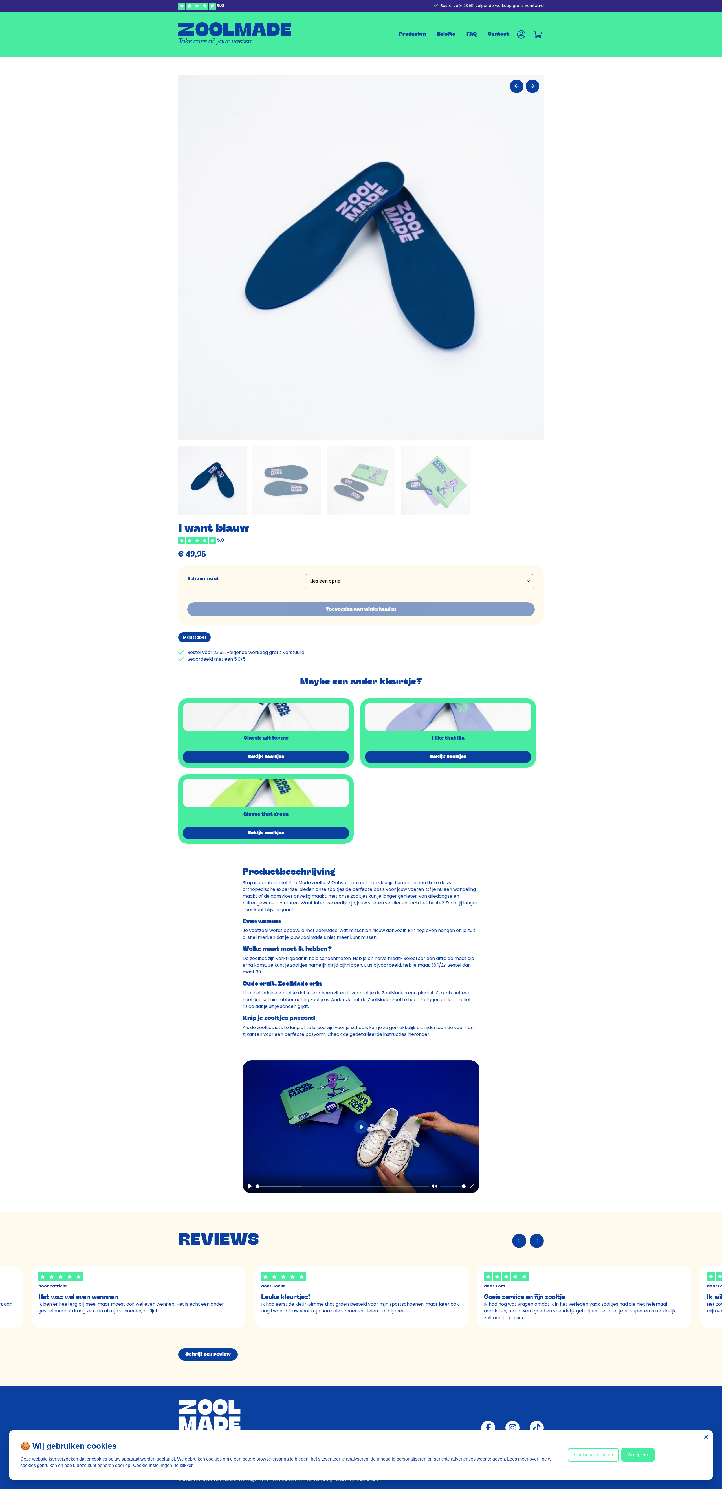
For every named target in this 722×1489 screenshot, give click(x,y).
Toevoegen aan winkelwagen (361, 609)
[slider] (342, 1186)
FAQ (471, 34)
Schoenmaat (203, 578)
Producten (412, 34)
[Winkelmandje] (538, 34)
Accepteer (638, 1454)
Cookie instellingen (593, 1454)
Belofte (446, 34)
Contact (498, 34)
